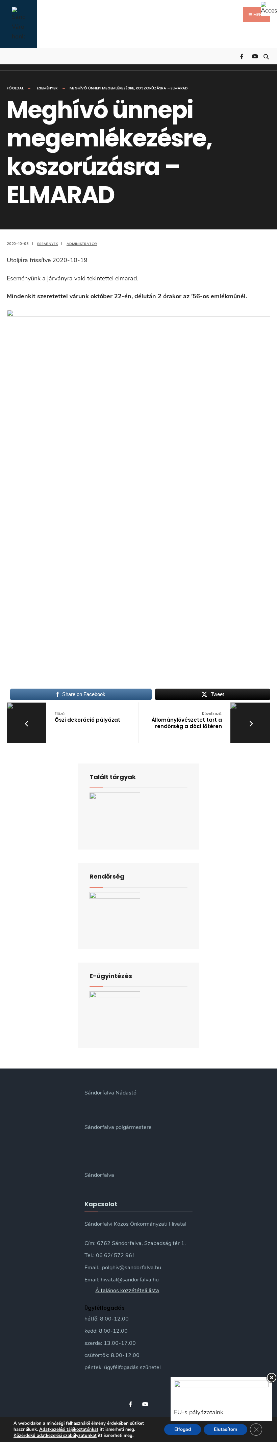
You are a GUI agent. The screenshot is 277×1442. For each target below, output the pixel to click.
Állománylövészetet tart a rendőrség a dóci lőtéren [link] (186, 720)
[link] (269, 8)
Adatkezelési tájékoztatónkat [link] (68, 1429)
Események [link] (47, 88)
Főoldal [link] (15, 88)
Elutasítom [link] (225, 1429)
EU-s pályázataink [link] (198, 1412)
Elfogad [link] (182, 1429)
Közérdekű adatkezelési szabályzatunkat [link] (55, 1436)
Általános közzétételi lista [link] (127, 1290)
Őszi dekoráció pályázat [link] (87, 717)
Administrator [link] (82, 243)
